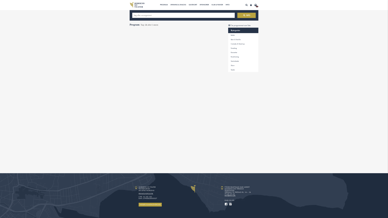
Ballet (233, 35)
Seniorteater (235, 61)
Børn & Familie (236, 39)
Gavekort (193, 5)
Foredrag (234, 48)
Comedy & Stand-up (238, 44)
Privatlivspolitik (146, 194)
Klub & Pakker (217, 5)
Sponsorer (204, 5)
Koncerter (234, 52)
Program (164, 5)
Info (227, 5)
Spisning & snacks (178, 5)
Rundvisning (235, 57)
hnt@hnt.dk (230, 195)
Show (233, 65)
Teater (233, 70)
